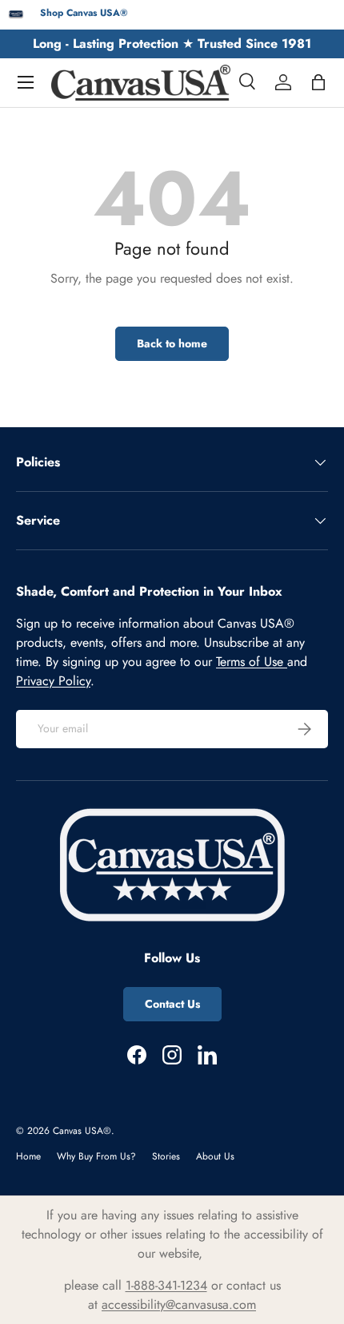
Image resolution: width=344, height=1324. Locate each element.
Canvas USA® (82, 1131)
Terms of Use (251, 661)
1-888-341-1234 (166, 1285)
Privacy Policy (53, 681)
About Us (215, 1156)
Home (28, 1156)
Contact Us (172, 1004)
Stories (166, 1156)
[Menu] (25, 82)
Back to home (172, 343)
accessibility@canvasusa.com (179, 1304)
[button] (318, 82)
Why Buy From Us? (96, 1156)
